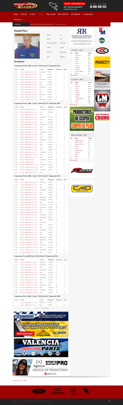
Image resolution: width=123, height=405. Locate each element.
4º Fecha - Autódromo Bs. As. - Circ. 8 (28, 94)
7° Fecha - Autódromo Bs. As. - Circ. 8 (28, 275)
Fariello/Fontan (78, 150)
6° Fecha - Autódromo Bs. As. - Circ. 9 (28, 222)
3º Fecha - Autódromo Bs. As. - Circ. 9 (28, 87)
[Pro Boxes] (102, 79)
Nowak (76, 65)
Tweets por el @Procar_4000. (20, 380)
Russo (76, 156)
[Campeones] (41, 316)
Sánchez (77, 59)
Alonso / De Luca (79, 144)
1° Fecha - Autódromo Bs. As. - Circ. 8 (28, 182)
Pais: (48, 56)
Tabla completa (73, 75)
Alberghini (77, 94)
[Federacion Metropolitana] (102, 31)
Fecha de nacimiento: (52, 43)
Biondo (77, 57)
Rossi (76, 61)
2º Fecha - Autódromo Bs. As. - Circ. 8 (28, 79)
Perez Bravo (78, 55)
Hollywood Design (23, 402)
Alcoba (76, 100)
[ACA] (102, 40)
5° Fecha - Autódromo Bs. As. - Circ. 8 (28, 214)
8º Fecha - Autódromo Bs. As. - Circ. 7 (28, 154)
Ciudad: (49, 47)
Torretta (77, 96)
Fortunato (77, 152)
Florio (76, 84)
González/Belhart (79, 98)
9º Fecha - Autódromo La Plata (27, 159)
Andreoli (77, 92)
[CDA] (102, 50)
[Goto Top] (109, 401)
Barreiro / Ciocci (79, 142)
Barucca (77, 73)
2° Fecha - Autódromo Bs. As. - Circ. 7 (28, 189)
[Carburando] (41, 329)
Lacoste (76, 148)
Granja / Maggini (79, 71)
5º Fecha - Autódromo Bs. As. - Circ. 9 (28, 139)
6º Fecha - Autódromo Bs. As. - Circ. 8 (28, 147)
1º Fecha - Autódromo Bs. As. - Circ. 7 (28, 72)
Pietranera (77, 69)
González (77, 86)
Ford (61, 39)
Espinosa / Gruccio (79, 140)
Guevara (77, 63)
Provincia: (49, 52)
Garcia (76, 102)
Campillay (77, 67)
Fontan (76, 154)
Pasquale (77, 90)
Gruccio (77, 146)
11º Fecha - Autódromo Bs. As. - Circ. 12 (29, 169)
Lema (76, 158)
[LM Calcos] (102, 100)
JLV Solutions (45, 308)
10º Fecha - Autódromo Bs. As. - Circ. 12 (29, 164)
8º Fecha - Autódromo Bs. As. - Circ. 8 (28, 237)
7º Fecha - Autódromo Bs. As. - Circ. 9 (28, 99)
